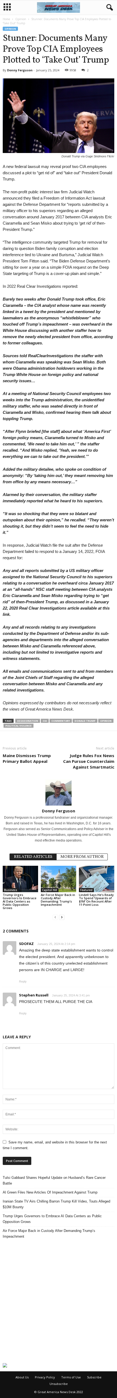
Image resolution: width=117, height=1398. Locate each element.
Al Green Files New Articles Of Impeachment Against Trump (50, 1192)
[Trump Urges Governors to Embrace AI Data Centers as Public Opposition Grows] (20, 879)
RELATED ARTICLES (33, 857)
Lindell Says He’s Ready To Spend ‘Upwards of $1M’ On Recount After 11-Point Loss (96, 900)
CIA (45, 721)
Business (10, 890)
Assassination (27, 721)
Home (6, 19)
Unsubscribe (59, 1384)
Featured (86, 890)
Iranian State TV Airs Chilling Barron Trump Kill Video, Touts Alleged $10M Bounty (56, 1204)
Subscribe (94, 1377)
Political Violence (18, 725)
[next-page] (61, 917)
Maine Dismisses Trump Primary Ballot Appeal (27, 758)
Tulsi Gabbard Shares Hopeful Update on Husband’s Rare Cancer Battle (54, 1180)
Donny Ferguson (20, 70)
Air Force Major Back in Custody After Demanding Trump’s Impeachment (58, 900)
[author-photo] (58, 792)
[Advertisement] (58, 1301)
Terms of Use (71, 1377)
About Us (22, 1377)
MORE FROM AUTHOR (82, 857)
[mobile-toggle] (7, 7)
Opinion (20, 19)
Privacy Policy (45, 1377)
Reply (23, 981)
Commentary (60, 721)
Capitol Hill (49, 890)
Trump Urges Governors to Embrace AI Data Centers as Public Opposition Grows (19, 901)
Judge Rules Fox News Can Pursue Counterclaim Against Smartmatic (88, 761)
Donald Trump (85, 721)
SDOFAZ (26, 943)
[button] (109, 8)
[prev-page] (55, 917)
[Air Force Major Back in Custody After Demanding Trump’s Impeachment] (58, 879)
